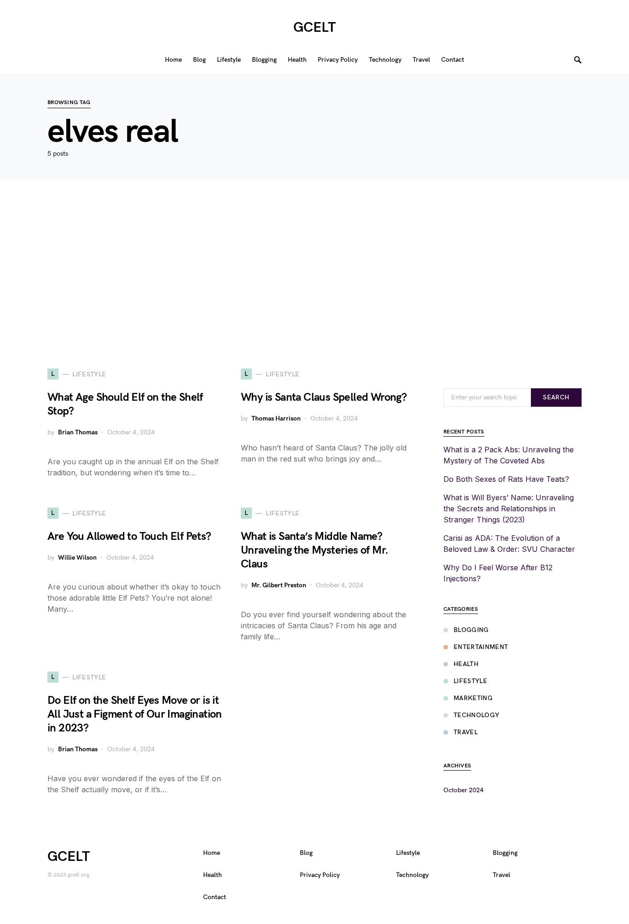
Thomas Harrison (276, 418)
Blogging (471, 630)
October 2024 (463, 790)
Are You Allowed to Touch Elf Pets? (129, 536)
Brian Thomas (78, 432)
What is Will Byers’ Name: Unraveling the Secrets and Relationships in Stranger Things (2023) (508, 508)
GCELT (314, 27)
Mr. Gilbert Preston (278, 585)
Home (211, 853)
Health (466, 664)
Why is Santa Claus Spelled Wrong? (324, 397)
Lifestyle (470, 681)
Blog (306, 853)
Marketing (473, 698)
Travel (466, 732)
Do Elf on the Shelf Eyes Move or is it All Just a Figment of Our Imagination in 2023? (134, 714)
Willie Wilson (77, 557)
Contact (214, 897)
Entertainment (481, 647)
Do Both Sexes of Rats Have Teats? (506, 479)
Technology (477, 715)
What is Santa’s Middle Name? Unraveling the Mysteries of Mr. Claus (314, 550)
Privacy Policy (320, 875)
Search (556, 397)
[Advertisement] (314, 274)
